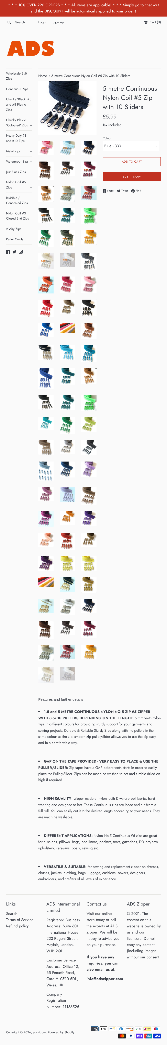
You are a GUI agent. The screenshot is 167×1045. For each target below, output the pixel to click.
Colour (107, 138)
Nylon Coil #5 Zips (19, 185)
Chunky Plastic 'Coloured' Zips (19, 123)
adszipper (39, 1032)
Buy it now (132, 177)
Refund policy (17, 926)
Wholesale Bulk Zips (16, 76)
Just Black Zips (16, 172)
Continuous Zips (17, 89)
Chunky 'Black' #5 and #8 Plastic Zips (19, 104)
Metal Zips (19, 151)
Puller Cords (14, 239)
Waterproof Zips (19, 161)
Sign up (58, 22)
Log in (42, 22)
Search (11, 913)
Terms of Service (19, 919)
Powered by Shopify (61, 1032)
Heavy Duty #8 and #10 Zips (16, 138)
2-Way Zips (13, 228)
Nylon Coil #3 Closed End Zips (17, 216)
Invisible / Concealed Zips (17, 200)
